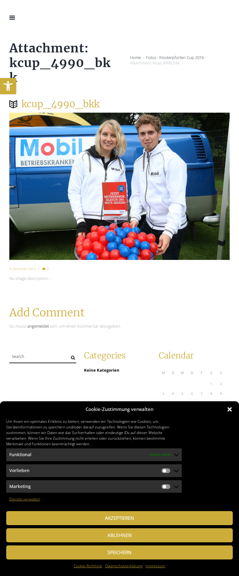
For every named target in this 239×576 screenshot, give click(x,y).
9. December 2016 (22, 268)
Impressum (155, 566)
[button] (8, 86)
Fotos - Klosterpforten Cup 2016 (175, 57)
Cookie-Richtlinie (88, 566)
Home (135, 57)
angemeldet (38, 326)
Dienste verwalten (24, 499)
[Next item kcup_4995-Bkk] (175, 186)
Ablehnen (119, 535)
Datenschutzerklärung (124, 566)
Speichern (119, 552)
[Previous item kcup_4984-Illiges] (64, 186)
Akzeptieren (119, 518)
